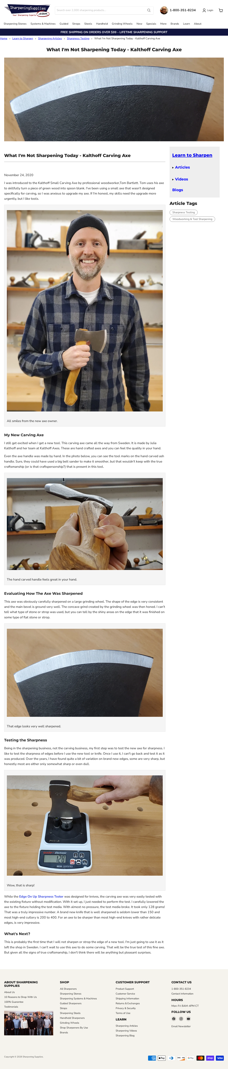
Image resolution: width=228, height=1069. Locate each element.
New (139, 24)
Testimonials (11, 1006)
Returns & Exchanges (128, 1003)
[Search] (148, 10)
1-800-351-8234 (181, 988)
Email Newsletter (181, 1026)
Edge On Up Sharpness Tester (41, 896)
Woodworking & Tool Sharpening (192, 219)
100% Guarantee (13, 1002)
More (163, 24)
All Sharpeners (68, 988)
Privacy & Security (126, 1008)
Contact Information (182, 993)
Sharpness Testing (78, 38)
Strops (76, 24)
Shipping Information (127, 998)
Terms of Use (123, 1013)
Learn (186, 24)
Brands (175, 24)
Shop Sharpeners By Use (74, 1027)
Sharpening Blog (125, 1035)
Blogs (177, 189)
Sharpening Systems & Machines (78, 998)
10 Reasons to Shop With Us (20, 997)
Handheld (102, 24)
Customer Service (125, 993)
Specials (151, 24)
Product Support (125, 988)
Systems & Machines (43, 24)
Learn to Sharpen (22, 38)
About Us (9, 992)
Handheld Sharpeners (72, 1018)
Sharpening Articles (50, 38)
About (197, 24)
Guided (64, 24)
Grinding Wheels (122, 24)
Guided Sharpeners (70, 1003)
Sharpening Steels (70, 1013)
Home (3, 38)
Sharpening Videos (126, 1030)
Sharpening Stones (15, 24)
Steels (88, 24)
